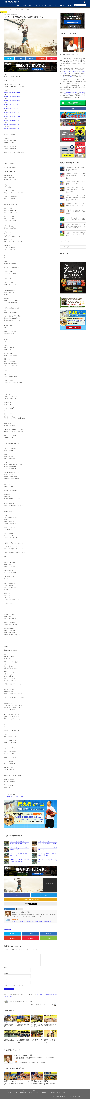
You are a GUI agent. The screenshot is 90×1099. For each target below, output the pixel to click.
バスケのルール (44, 1092)
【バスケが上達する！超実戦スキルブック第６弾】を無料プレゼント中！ (31, 921)
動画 (50, 5)
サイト (5, 979)
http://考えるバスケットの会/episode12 (13, 796)
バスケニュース (71, 1090)
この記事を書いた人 (10, 909)
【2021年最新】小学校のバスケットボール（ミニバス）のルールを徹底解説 (75, 218)
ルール (44, 5)
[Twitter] (7, 920)
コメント (6, 952)
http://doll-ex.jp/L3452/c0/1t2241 (12, 104)
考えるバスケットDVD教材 (51, 1090)
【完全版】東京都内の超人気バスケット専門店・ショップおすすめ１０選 (75, 233)
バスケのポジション (35, 1092)
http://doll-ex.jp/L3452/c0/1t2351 (12, 124)
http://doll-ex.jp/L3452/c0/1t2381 (12, 128)
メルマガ (31, 5)
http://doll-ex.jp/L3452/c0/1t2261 (12, 108)
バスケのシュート (13, 1092)
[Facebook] (9, 920)
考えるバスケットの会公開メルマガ (20, 1090)
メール (6, 973)
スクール (69, 5)
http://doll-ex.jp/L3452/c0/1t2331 (12, 120)
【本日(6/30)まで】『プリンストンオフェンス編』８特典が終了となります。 (47, 843)
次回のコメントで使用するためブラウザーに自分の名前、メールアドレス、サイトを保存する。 (26, 985)
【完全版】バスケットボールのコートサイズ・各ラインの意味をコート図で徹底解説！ (75, 211)
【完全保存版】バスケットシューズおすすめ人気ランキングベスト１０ (75, 204)
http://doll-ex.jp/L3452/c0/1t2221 (12, 100)
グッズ (55, 5)
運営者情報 (8, 1090)
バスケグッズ (62, 1090)
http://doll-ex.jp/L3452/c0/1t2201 (12, 96)
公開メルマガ (8, 929)
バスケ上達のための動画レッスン (37, 1090)
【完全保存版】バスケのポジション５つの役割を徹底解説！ (75, 168)
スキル (38, 5)
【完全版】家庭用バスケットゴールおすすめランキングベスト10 (75, 182)
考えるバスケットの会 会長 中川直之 (23, 1055)
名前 (5, 967)
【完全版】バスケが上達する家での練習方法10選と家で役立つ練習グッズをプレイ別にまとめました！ (75, 226)
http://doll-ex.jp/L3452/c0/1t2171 (12, 92)
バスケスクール (53, 1092)
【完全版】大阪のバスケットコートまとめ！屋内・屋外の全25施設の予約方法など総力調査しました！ (75, 197)
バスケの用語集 (62, 1092)
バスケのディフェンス (23, 1092)
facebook (73, 108)
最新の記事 (19, 909)
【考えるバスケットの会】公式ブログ (67, 1096)
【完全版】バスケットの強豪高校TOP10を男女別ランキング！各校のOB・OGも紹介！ (75, 189)
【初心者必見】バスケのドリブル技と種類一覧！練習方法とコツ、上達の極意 (75, 175)
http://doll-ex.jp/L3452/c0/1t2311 (12, 116)
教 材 (18, 5)
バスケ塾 (24, 5)
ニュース (62, 5)
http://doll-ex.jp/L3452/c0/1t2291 (12, 112)
